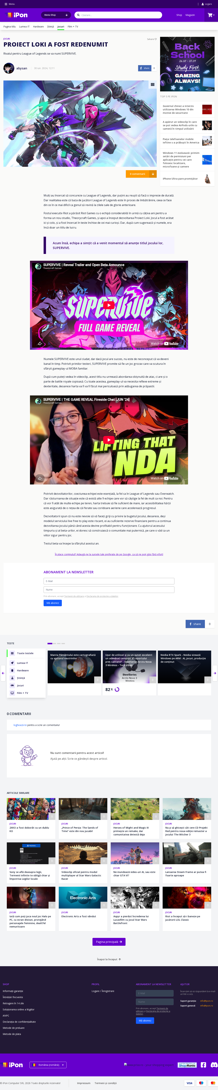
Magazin (190, 15)
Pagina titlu (9, 26)
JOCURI (6, 39)
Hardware (38, 26)
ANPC (6, 1015)
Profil (95, 984)
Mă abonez (52, 603)
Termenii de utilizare (74, 596)
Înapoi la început (107, 959)
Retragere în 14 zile (13, 1003)
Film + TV (73, 26)
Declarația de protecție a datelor (102, 596)
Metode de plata (12, 1034)
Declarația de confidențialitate (19, 1021)
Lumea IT (24, 26)
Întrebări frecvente (13, 997)
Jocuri (13, 823)
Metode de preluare (14, 1027)
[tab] (50, 643)
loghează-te (20, 725)
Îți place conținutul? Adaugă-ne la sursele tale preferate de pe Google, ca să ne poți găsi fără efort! (109, 554)
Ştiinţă (50, 26)
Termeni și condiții (106, 1083)
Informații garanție (13, 991)
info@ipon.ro (206, 1001)
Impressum (83, 1083)
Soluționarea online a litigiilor (18, 1009)
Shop (179, 15)
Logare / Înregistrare (103, 991)
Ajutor (185, 984)
